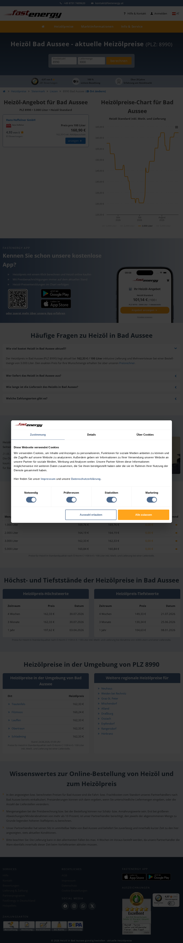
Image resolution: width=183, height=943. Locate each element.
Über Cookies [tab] (145, 434)
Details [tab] (91, 434)
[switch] (71, 500)
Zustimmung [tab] (38, 434)
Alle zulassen (143, 514)
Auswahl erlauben (91, 514)
